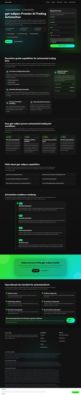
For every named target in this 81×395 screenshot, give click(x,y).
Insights (53, 2)
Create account (72, 2)
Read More (3, 393)
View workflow (44, 270)
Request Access (69, 320)
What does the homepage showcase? (14, 174)
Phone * (51, 32)
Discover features (18, 41)
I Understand (75, 392)
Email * (51, 27)
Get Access (35, 270)
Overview (48, 2)
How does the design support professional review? (53, 183)
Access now (9, 41)
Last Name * (52, 22)
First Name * (52, 16)
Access (65, 2)
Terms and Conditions (54, 39)
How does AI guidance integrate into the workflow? (17, 178)
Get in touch (59, 2)
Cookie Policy (67, 39)
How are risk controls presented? (49, 178)
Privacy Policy (61, 39)
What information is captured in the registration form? (53, 174)
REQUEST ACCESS (62, 45)
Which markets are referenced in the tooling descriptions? (18, 183)
